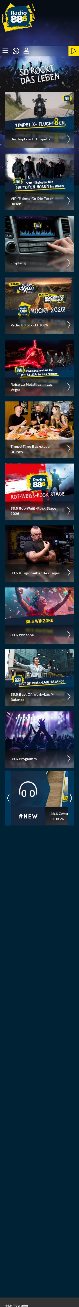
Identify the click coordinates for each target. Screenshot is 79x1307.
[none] (5, 51)
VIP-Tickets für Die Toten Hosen (32, 201)
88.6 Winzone (22, 635)
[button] (26, 51)
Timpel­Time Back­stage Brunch (30, 449)
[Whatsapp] (16, 51)
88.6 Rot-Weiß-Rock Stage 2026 (33, 510)
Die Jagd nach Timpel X (31, 139)
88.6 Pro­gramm (24, 759)
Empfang (18, 263)
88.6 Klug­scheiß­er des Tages (35, 573)
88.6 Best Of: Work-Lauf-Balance (32, 696)
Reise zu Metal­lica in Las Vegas (32, 386)
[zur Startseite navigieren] (18, 18)
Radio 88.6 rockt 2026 (29, 325)
